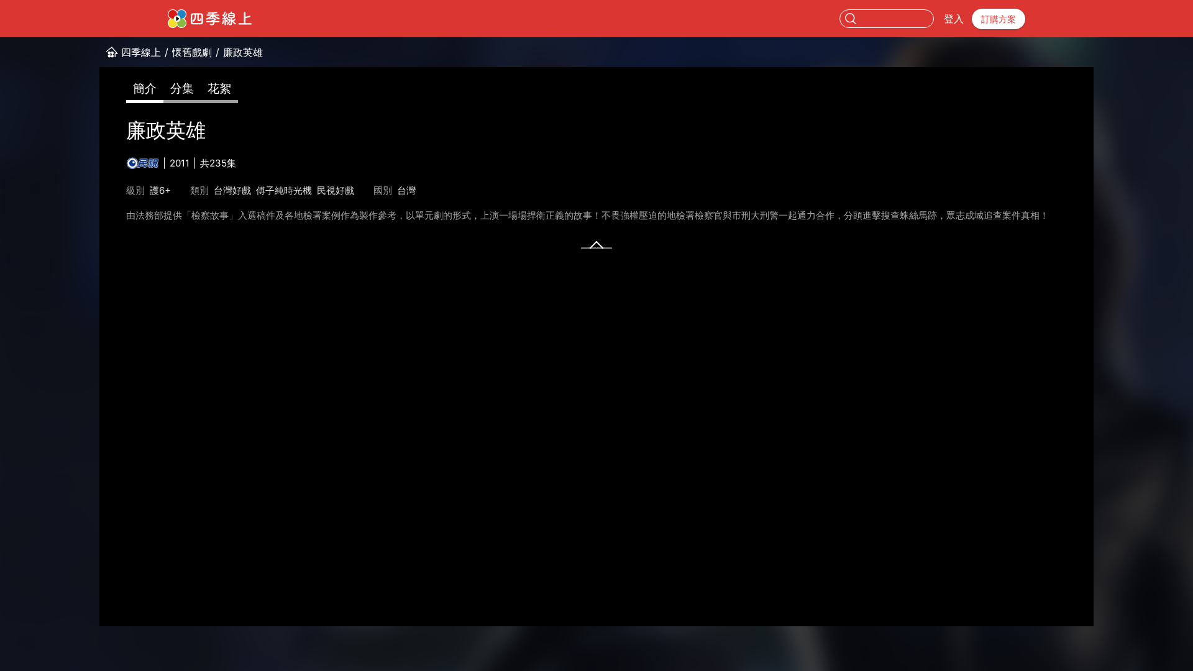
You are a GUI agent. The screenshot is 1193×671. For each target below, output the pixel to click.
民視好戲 (335, 190)
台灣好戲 (232, 190)
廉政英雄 (243, 52)
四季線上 (141, 52)
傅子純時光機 (284, 190)
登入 (954, 18)
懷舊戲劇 (192, 52)
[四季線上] (210, 18)
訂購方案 (998, 19)
